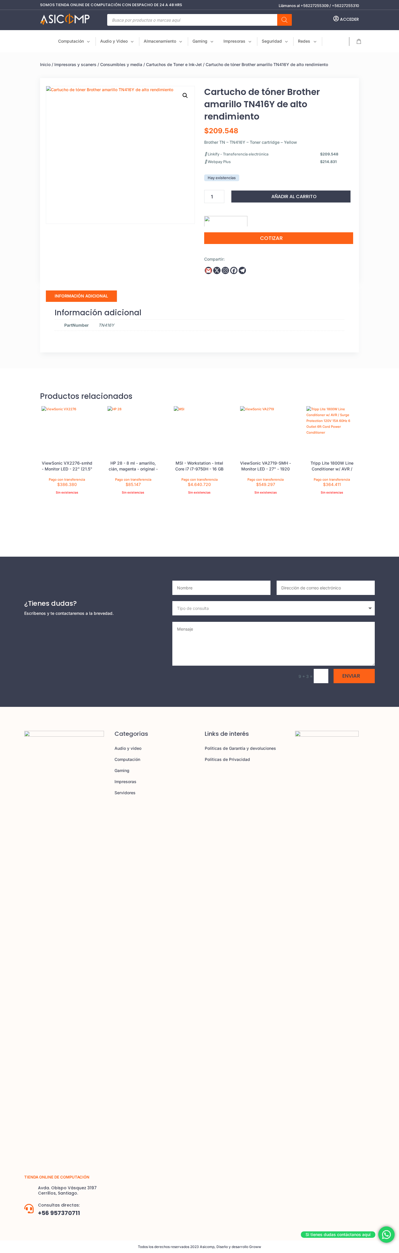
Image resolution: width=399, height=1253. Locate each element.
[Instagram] (225, 270)
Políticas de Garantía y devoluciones (240, 748)
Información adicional (81, 295)
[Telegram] (242, 270)
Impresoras (125, 781)
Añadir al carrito (294, 196)
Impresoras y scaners (75, 64)
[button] (185, 95)
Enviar (351, 675)
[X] (217, 270)
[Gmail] (208, 270)
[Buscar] (284, 20)
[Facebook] (233, 270)
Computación (127, 759)
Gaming (122, 770)
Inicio (45, 64)
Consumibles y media (121, 64)
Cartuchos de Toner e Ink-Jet (174, 64)
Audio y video (128, 748)
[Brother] (225, 219)
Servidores (125, 792)
